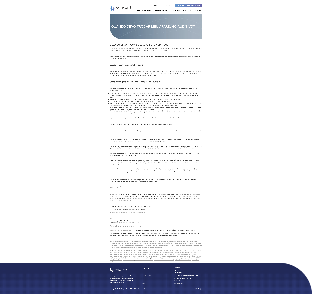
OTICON (133, 256)
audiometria (183, 250)
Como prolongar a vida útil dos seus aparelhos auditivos (150, 252)
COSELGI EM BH (178, 252)
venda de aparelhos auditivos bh (164, 260)
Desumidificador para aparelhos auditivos (135, 254)
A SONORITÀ (147, 10)
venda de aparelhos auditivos (144, 260)
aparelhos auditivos (135, 250)
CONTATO (198, 10)
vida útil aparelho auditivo (183, 260)
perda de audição (172, 256)
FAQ (191, 10)
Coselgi (170, 252)
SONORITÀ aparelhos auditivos (120, 230)
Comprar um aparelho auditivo (119, 48)
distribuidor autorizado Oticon (158, 254)
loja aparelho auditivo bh (185, 254)
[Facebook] (196, 289)
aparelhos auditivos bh (149, 250)
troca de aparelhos (128, 260)
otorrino (148, 256)
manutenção (126, 256)
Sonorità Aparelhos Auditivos (125, 226)
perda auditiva (162, 256)
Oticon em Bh (140, 256)
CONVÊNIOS (176, 10)
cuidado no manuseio (178, 71)
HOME (139, 10)
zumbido (112, 262)
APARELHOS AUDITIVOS (161, 10)
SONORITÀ (115, 187)
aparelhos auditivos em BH (165, 250)
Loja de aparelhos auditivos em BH (121, 241)
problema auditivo (184, 256)
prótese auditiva (196, 256)
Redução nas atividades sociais (131, 258)
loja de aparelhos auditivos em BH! (120, 200)
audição (176, 250)
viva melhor (195, 260)
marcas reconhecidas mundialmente (155, 233)
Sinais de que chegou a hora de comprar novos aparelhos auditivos (172, 258)
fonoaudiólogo (172, 254)
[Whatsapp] (201, 289)
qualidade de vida (115, 258)
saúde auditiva (145, 258)
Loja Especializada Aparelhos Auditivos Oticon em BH (149, 241)
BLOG (184, 10)
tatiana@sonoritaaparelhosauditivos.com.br (127, 223)
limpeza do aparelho (117, 105)
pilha (112, 153)
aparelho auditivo (123, 250)
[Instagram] (198, 289)
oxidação (154, 256)
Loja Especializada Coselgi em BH (178, 241)
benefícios (162, 194)
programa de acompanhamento (136, 198)
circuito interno (127, 252)
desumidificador (137, 93)
